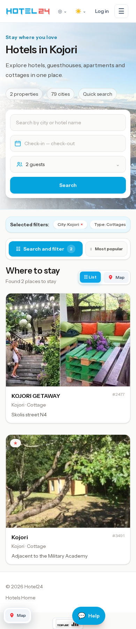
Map (119, 277)
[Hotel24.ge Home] (28, 11)
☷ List (90, 277)
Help (89, 616)
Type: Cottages (112, 224)
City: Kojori (70, 224)
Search (68, 185)
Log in (102, 11)
